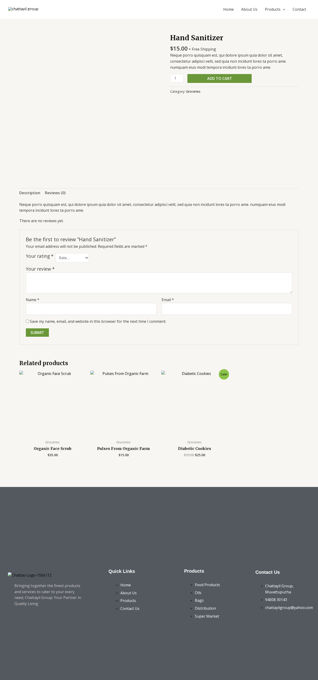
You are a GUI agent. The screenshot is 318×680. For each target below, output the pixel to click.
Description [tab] (29, 192)
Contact (299, 9)
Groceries (193, 91)
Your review (40, 269)
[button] (283, 9)
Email (168, 299)
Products (273, 9)
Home (228, 9)
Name (32, 299)
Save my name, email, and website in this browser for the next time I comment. (98, 321)
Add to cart (219, 78)
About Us (249, 9)
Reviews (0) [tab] (55, 192)
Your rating (40, 256)
